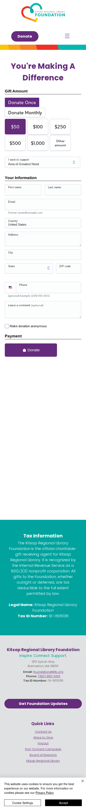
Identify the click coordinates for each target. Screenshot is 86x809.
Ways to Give (43, 737)
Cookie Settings (22, 803)
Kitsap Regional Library (43, 761)
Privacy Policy (44, 793)
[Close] (80, 783)
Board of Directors (43, 755)
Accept (63, 803)
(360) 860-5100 (49, 676)
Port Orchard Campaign (43, 749)
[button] (67, 36)
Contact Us (43, 732)
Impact (43, 743)
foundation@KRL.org (48, 672)
